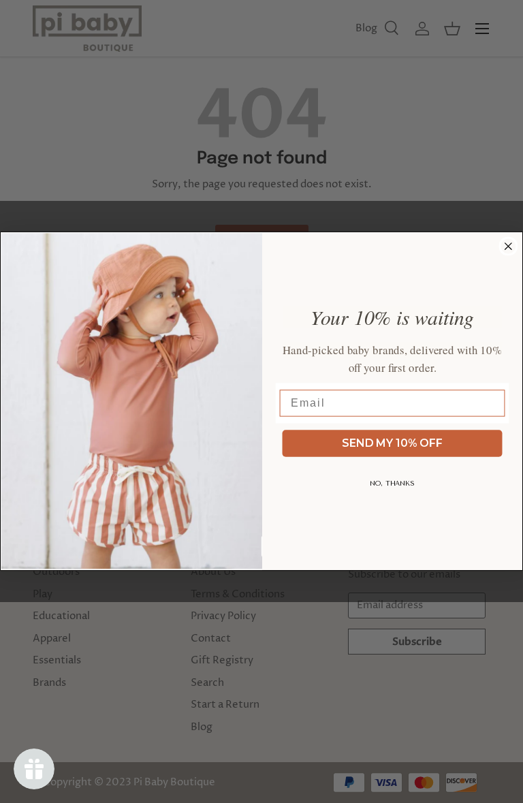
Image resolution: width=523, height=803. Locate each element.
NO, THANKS (392, 483)
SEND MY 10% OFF (392, 443)
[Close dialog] (509, 246)
